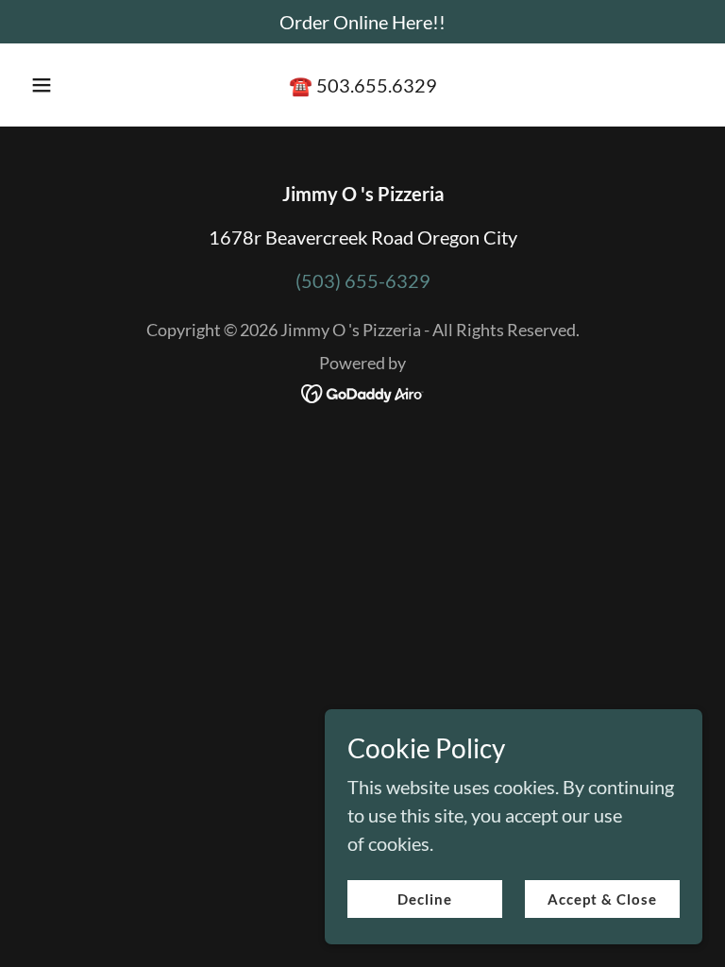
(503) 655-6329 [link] (362, 280)
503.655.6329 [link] (376, 85)
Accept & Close (603, 899)
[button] (52, 85)
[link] (363, 391)
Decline (424, 899)
